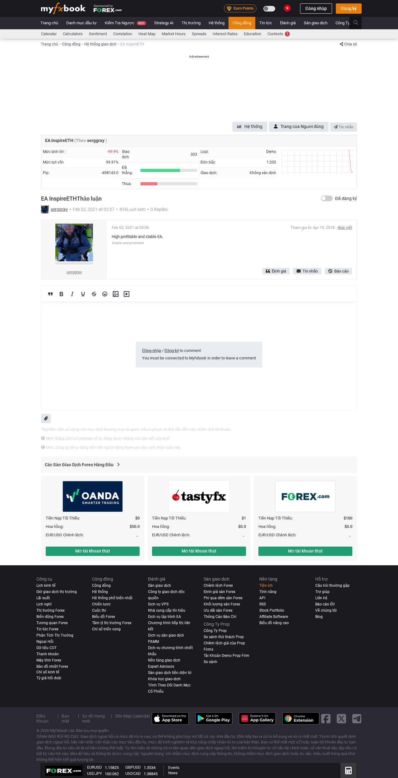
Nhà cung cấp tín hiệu (166, 610)
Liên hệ (321, 598)
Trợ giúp (322, 592)
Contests (277, 33)
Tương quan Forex (52, 623)
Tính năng (267, 592)
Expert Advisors (161, 666)
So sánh (210, 662)
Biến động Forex (50, 616)
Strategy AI (164, 23)
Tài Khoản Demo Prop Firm (226, 655)
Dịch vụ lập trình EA (164, 616)
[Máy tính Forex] (348, 770)
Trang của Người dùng (302, 126)
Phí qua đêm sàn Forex (223, 598)
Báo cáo (341, 271)
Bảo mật (65, 718)
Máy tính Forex (48, 660)
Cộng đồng (242, 23)
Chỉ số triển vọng (106, 629)
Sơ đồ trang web (93, 718)
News (173, 773)
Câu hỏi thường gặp (332, 585)
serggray (96, 140)
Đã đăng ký (346, 198)
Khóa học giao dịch (164, 679)
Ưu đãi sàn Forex (218, 610)
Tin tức (265, 23)
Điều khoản (42, 718)
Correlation (122, 33)
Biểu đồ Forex (103, 616)
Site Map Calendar (132, 716)
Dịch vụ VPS (158, 604)
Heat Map (146, 33)
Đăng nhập (316, 8)
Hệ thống (216, 23)
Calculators (73, 33)
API (262, 598)
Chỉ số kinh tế (47, 672)
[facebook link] (326, 718)
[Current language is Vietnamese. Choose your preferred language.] (287, 8)
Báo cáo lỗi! (325, 604)
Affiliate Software (273, 616)
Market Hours (174, 33)
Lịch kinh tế (46, 585)
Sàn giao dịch (315, 23)
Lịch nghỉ (44, 604)
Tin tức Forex (47, 629)
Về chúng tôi (326, 610)
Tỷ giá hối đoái (48, 678)
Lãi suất (43, 598)
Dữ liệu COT (46, 648)
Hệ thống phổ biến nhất (112, 598)
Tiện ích (266, 585)
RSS (262, 604)
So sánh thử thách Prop (224, 637)
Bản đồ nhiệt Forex (52, 666)
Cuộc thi (99, 610)
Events (173, 768)
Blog (319, 616)
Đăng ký (349, 8)
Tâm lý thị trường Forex (112, 623)
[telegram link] (357, 718)
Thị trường (191, 23)
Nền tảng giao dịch (164, 660)
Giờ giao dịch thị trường (56, 592)
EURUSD (94, 767)
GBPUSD (133, 767)
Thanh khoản (47, 654)
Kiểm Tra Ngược (125, 23)
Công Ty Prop (347, 23)
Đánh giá (288, 23)
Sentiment (98, 33)
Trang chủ (49, 23)
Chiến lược (101, 604)
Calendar (49, 33)
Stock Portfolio (271, 610)
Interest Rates (225, 33)
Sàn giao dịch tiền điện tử (170, 673)
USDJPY (94, 773)
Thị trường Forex (50, 610)
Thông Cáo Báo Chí (220, 616)
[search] (359, 23)
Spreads (199, 33)
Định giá (279, 271)
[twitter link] (341, 718)
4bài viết (344, 227)
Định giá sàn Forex (219, 592)
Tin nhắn (346, 127)
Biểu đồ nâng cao (274, 623)
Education (252, 33)
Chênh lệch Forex (218, 585)
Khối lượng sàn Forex (222, 604)
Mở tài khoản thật (92, 550)
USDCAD (133, 773)
